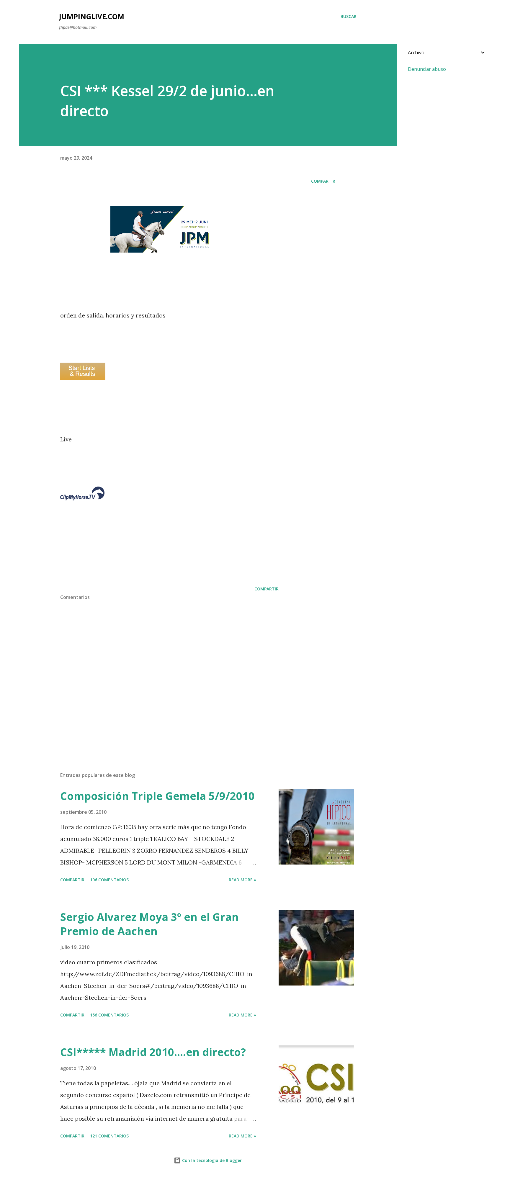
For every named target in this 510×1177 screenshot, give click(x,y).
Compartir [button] (323, 181)
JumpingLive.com (91, 16)
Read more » (242, 880)
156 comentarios (109, 1015)
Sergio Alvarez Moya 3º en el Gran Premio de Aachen (149, 924)
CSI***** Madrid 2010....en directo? (153, 1052)
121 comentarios (109, 1136)
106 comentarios (109, 880)
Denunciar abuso (427, 69)
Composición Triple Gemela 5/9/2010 (157, 796)
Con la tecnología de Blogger (211, 1160)
